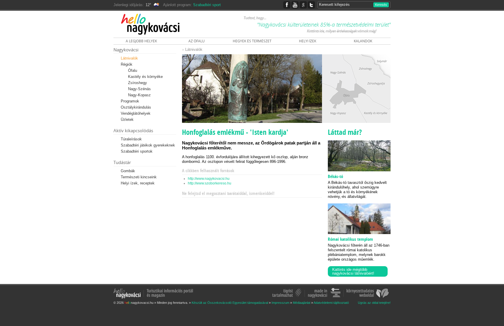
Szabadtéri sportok (137, 151)
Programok (130, 101)
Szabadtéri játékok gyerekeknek (148, 145)
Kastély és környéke (145, 76)
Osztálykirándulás (136, 107)
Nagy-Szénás (139, 89)
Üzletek (127, 119)
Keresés (381, 4)
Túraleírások (131, 139)
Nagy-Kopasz (139, 95)
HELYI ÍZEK (307, 41)
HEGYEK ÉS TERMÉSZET (252, 41)
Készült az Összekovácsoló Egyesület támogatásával (230, 302)
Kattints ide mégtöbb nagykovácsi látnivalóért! (353, 271)
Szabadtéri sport (207, 5)
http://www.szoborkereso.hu (209, 183)
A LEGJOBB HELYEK (141, 41)
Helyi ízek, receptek (138, 183)
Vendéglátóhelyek (135, 113)
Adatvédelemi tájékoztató (331, 302)
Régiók (126, 64)
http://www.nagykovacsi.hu (209, 179)
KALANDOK (363, 41)
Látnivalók (129, 58)
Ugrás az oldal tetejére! (374, 302)
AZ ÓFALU (196, 41)
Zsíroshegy (137, 83)
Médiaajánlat (301, 302)
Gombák (128, 171)
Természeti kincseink (139, 177)
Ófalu (132, 70)
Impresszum (280, 302)
